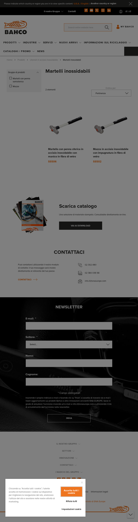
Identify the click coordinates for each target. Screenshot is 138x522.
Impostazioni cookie (71, 509)
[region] (45, 497)
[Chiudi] (82, 483)
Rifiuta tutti (71, 501)
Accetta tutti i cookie (71, 492)
